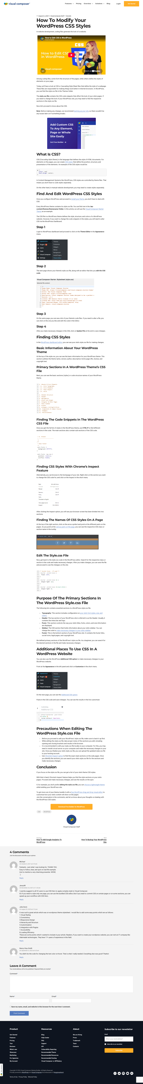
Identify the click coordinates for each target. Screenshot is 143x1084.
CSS (39, 811)
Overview (87, 3)
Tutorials (68, 16)
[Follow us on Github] (131, 1073)
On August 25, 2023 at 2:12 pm (28, 909)
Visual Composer (37, 1072)
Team (75, 1043)
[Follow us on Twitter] (119, 1073)
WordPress (47, 811)
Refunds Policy (32, 1077)
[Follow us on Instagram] (123, 1073)
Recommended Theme (48, 1052)
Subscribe (118, 1050)
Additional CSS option (69, 695)
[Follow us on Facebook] (115, 1073)
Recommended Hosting (49, 1058)
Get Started (131, 4)
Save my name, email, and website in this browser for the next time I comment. (40, 1007)
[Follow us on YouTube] (127, 1073)
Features (68, 3)
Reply (21, 878)
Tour (11, 1043)
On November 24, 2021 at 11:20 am (29, 888)
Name (12, 996)
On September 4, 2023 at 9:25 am (29, 950)
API (42, 1046)
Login (118, 4)
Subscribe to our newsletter (114, 1044)
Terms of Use (14, 1077)
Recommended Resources (49, 1055)
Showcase (13, 1052)
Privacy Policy (23, 1077)
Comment (14, 974)
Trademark (76, 1040)
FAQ (42, 1040)
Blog (108, 3)
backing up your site (81, 111)
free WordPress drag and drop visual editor (87, 792)
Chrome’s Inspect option (54, 756)
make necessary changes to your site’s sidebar (73, 630)
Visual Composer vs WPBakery (51, 1061)
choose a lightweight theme (94, 785)
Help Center (45, 1038)
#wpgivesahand (59, 1072)
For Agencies (14, 1058)
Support (43, 1043)
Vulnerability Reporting (48, 1049)
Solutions (98, 3)
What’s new (13, 1049)
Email (54, 996)
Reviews (12, 1046)
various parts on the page (65, 527)
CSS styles (69, 162)
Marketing (13, 1055)
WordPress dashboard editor (51, 342)
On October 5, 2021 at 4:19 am (28, 864)
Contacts (76, 1046)
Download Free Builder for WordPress (71, 807)
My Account (14, 1061)
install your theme (77, 199)
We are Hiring (77, 1035)
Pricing (78, 3)
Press (75, 1038)
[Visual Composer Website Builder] (17, 4)
